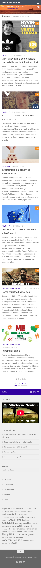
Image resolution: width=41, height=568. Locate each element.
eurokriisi (17, 511)
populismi (4, 532)
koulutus (25, 520)
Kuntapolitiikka (8, 288)
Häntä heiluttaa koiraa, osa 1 (17, 292)
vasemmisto (18, 537)
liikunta (34, 523)
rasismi (19, 532)
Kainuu (4, 520)
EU (11, 511)
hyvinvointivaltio (10, 514)
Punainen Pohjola (11, 350)
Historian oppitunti (10, 452)
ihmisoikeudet (23, 514)
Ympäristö (12, 543)
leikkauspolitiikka (23, 523)
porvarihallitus (12, 531)
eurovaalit (23, 511)
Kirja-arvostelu (9, 484)
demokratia (19, 509)
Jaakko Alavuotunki (10, 3)
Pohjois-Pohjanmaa (17, 529)
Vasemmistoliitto (12, 540)
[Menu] (38, 2)
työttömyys (5, 537)
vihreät (32, 540)
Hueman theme (32, 557)
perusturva (5, 529)
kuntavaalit (8, 523)
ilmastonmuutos (8, 517)
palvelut (28, 526)
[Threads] (38, 392)
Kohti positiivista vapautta (13, 457)
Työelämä (22, 534)
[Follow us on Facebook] (31, 392)
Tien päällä (8, 534)
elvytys (7, 511)
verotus (26, 540)
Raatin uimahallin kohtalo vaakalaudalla (17, 442)
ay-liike (13, 509)
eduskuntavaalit (30, 509)
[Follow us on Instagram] (34, 392)
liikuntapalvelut (6, 526)
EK (3, 511)
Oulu (20, 525)
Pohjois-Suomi (31, 529)
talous (25, 532)
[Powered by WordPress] (13, 557)
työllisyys (31, 535)
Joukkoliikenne (30, 517)
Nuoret (14, 526)
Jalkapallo (7, 479)
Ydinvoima (4, 543)
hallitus (29, 511)
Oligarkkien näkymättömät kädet (15, 447)
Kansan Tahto (14, 520)
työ (16, 534)
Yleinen (6, 499)
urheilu (10, 537)
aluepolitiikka (6, 509)
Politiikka (6, 55)
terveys (31, 531)
